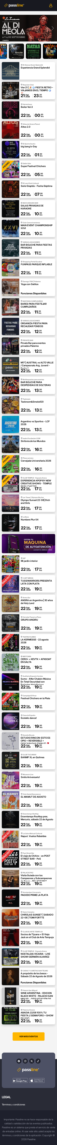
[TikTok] (38, 1061)
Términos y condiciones (13, 1104)
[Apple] (37, 1080)
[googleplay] (20, 1080)
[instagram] (25, 1061)
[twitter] (31, 1061)
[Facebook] (18, 1061)
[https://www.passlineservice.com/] (28, 543)
